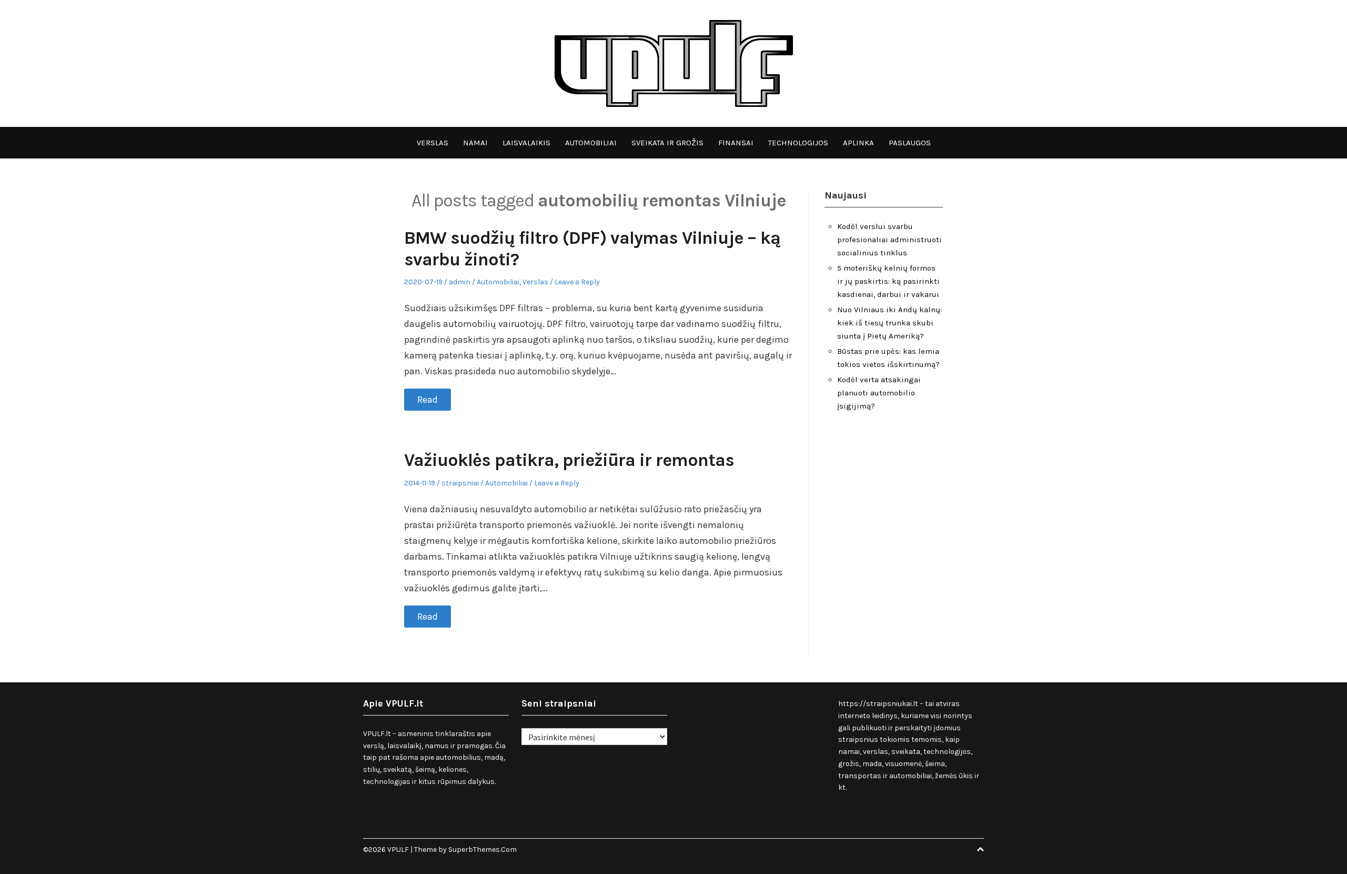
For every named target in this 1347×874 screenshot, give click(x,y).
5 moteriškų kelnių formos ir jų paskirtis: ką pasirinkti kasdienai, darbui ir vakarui (888, 281)
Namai (475, 142)
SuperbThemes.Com (482, 849)
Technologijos (798, 142)
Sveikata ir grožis (667, 142)
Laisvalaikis (526, 142)
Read (427, 399)
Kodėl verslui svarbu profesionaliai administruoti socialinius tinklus (889, 239)
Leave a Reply (577, 281)
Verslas (432, 142)
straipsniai (460, 483)
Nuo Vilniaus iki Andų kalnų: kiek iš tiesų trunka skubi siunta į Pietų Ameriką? (889, 323)
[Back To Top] (980, 849)
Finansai (735, 142)
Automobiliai (591, 142)
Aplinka (858, 142)
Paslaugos (910, 142)
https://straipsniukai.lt (878, 703)
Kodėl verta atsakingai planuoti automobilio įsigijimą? (879, 393)
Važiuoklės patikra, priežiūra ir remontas (569, 460)
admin (459, 281)
